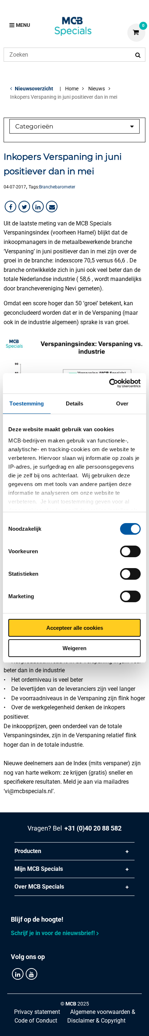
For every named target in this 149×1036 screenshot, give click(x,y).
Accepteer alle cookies (74, 628)
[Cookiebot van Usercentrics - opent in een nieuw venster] (109, 383)
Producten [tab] (27, 851)
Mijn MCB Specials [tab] (38, 868)
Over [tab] (122, 403)
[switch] (130, 551)
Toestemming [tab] (26, 403)
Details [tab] (75, 403)
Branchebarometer (57, 186)
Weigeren (74, 648)
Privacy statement (37, 1011)
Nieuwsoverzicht (34, 88)
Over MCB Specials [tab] (39, 886)
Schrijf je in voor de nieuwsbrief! (53, 933)
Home (71, 88)
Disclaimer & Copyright (96, 1020)
